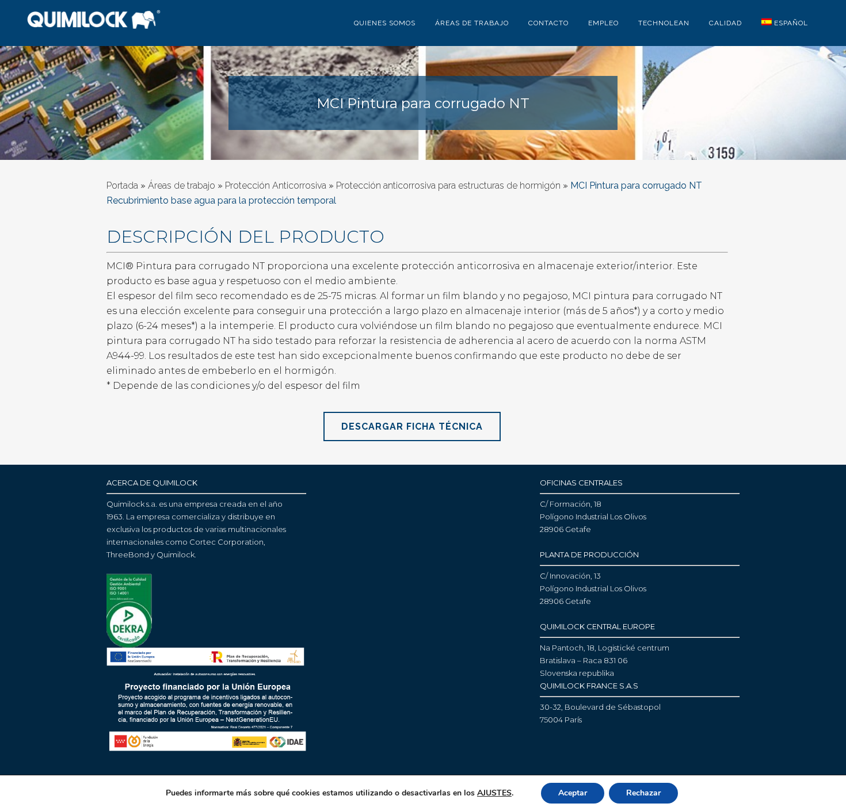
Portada (122, 185)
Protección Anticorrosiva (275, 185)
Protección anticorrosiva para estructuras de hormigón (448, 185)
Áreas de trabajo (181, 185)
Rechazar (643, 792)
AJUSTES (494, 793)
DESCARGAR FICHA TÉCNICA (412, 426)
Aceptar (572, 792)
